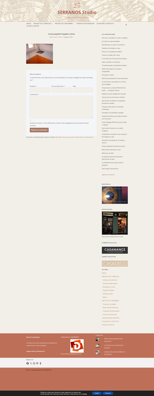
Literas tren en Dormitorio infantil (113, 97)
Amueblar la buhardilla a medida (112, 113)
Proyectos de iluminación (111, 311)
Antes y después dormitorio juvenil (113, 146)
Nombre (33, 86)
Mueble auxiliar (108, 294)
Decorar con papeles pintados (112, 52)
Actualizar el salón (108, 75)
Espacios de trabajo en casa (111, 48)
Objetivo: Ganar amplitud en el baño (114, 94)
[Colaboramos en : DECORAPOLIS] (77, 346)
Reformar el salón (108, 153)
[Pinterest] (37, 363)
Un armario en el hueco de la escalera (114, 59)
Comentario (34, 94)
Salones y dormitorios (110, 280)
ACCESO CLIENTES (33, 26)
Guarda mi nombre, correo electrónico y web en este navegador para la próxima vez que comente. (59, 124)
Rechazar (108, 393)
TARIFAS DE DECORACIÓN (85, 24)
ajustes (85, 394)
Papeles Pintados (108, 290)
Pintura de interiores (110, 314)
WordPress (47, 370)
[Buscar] (126, 24)
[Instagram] (34, 363)
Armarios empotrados (110, 283)
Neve (28, 370)
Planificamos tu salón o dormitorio (113, 45)
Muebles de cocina (109, 287)
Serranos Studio (57, 37)
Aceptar (97, 393)
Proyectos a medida (109, 304)
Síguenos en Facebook (108, 174)
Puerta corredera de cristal (111, 55)
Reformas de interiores (110, 308)
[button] (73, 23)
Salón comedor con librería (111, 62)
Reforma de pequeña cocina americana (115, 78)
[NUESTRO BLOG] (115, 203)
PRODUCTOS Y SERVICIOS (110, 277)
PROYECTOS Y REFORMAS (110, 301)
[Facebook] (27, 363)
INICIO (29, 24)
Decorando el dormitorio (110, 169)
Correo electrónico (58, 86)
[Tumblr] (40, 363)
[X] (30, 363)
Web (74, 86)
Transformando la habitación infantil (114, 65)
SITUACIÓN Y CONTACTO (105, 24)
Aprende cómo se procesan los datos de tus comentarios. (74, 137)
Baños (105, 297)
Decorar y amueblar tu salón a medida (114, 38)
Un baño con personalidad (111, 41)
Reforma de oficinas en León (111, 150)
